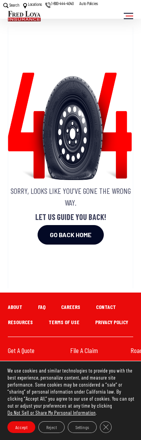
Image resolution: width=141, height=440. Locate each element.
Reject (51, 427)
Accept (21, 427)
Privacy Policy (111, 322)
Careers (70, 306)
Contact (106, 306)
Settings (82, 427)
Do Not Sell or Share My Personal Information (51, 412)
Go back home (71, 234)
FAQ (41, 306)
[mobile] (128, 16)
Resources (20, 322)
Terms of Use (64, 322)
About (15, 306)
